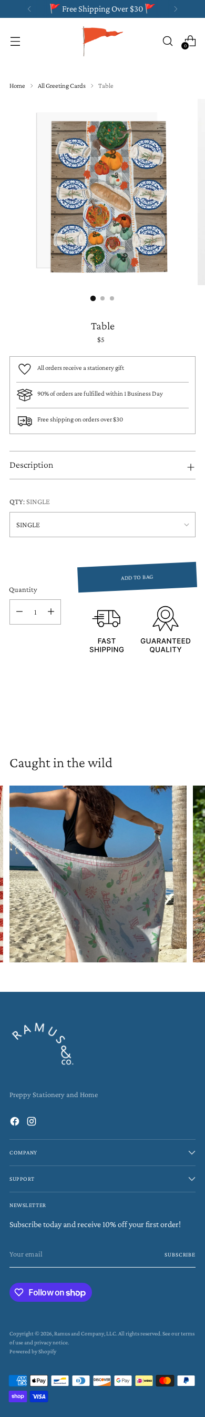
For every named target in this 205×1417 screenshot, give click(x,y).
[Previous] (29, 9)
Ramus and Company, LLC (85, 1333)
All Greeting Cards (62, 85)
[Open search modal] (167, 41)
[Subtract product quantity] (19, 612)
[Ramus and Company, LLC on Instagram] (32, 1123)
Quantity (23, 589)
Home (17, 85)
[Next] (175, 9)
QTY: (29, 501)
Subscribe (180, 1254)
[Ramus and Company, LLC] (102, 40)
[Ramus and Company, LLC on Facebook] (15, 1123)
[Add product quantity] (51, 612)
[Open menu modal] (15, 41)
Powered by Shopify (32, 1351)
